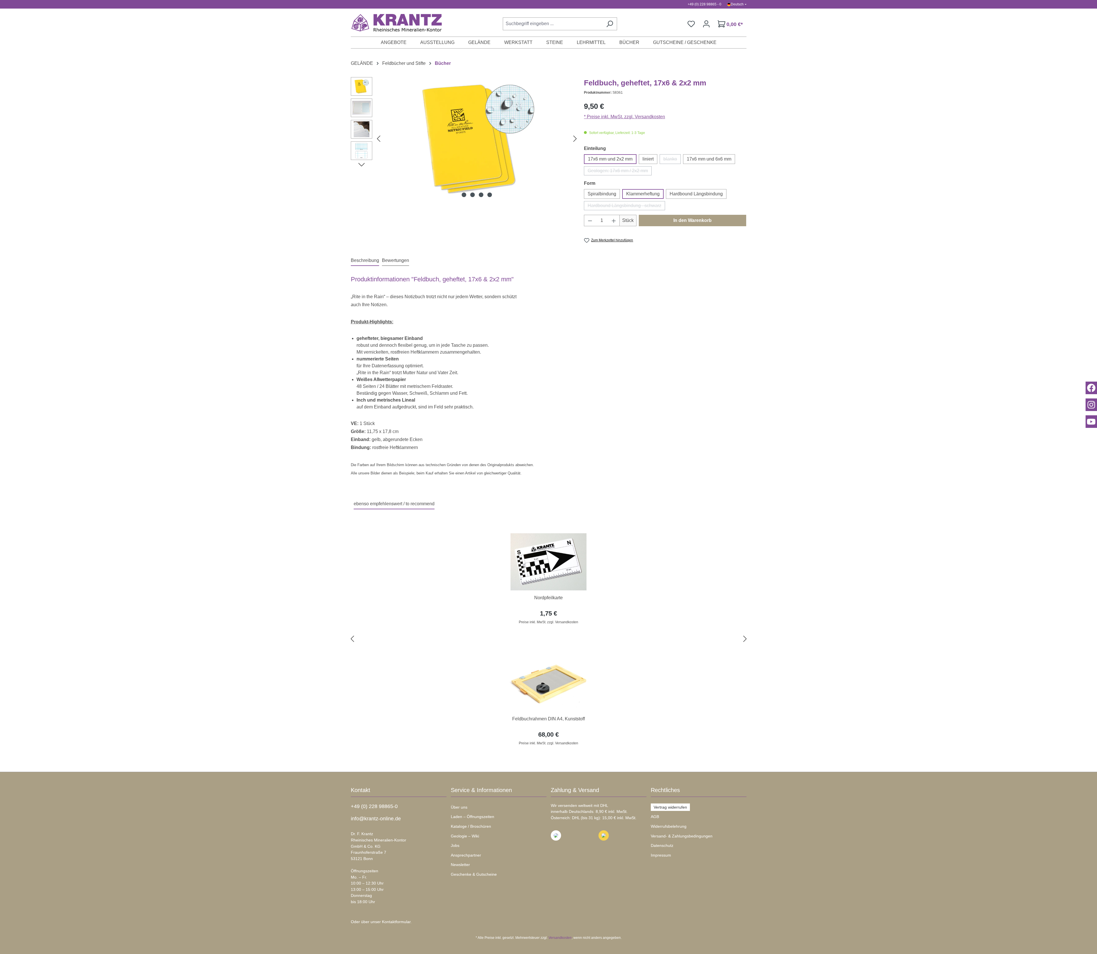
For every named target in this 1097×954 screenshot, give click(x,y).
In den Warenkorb (692, 220)
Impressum (661, 855)
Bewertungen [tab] (395, 260)
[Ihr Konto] (706, 23)
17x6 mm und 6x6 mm (709, 159)
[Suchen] (609, 23)
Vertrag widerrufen (670, 807)
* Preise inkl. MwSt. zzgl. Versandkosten (624, 116)
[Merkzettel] (691, 23)
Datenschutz (662, 845)
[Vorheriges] (378, 138)
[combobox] (552, 23)
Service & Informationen (481, 790)
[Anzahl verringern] (590, 220)
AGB (655, 816)
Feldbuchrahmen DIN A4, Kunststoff (548, 718)
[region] (548, 639)
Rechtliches (665, 790)
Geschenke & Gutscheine (474, 874)
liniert (648, 159)
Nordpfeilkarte (548, 597)
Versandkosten (560, 938)
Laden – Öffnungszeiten (472, 816)
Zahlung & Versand (575, 790)
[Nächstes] (575, 138)
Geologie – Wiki (465, 836)
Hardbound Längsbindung (696, 193)
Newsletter (460, 864)
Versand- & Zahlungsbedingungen (681, 836)
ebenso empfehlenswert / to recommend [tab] (394, 503)
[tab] (365, 261)
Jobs (455, 845)
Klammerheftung (643, 193)
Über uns (459, 807)
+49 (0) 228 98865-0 (374, 806)
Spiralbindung (602, 193)
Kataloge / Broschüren (471, 826)
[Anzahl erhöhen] (614, 220)
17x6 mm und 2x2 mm (610, 159)
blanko (672, 160)
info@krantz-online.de (376, 818)
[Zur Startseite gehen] (394, 22)
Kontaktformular (396, 921)
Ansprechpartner (466, 855)
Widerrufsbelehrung (668, 826)
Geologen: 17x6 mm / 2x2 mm (620, 171)
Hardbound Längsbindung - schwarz (626, 206)
